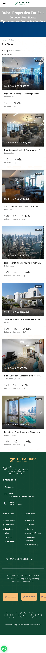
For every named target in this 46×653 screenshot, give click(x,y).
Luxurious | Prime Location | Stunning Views (24, 432)
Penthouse (9, 525)
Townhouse (9, 529)
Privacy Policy (32, 544)
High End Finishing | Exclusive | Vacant (21, 94)
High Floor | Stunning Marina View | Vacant (23, 263)
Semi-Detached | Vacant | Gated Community (24, 319)
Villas (7, 533)
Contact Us (9, 487)
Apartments (10, 521)
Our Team (31, 525)
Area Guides (10, 541)
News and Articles (34, 533)
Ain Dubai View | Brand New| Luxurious (21, 206)
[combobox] (17, 50)
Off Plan (8, 537)
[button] (4, 649)
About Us (30, 521)
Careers (30, 529)
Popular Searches (17, 559)
